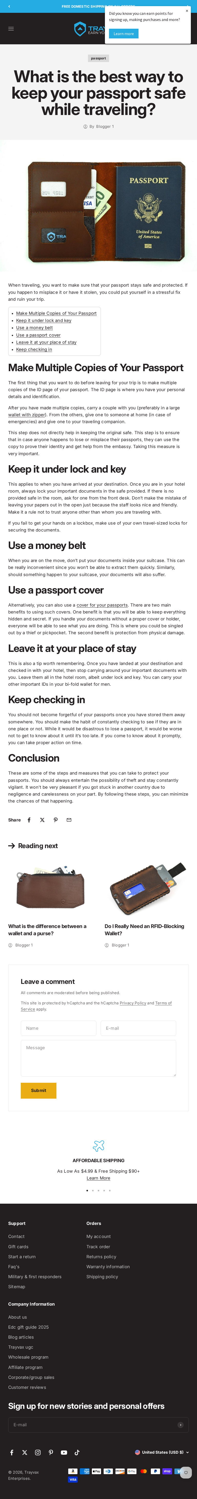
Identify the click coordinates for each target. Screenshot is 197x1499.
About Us (17, 1317)
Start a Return (22, 1256)
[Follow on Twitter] (24, 1452)
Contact (16, 1236)
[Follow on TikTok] (77, 1452)
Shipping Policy (102, 1276)
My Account (98, 1236)
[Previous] (9, 6)
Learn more (124, 33)
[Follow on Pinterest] (50, 1452)
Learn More (99, 1178)
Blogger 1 (105, 126)
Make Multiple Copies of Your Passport (56, 313)
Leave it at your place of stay (46, 342)
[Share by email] (69, 820)
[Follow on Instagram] (37, 1452)
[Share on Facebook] (29, 820)
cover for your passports (102, 605)
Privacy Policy (133, 1003)
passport (98, 58)
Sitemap (16, 1286)
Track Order (98, 1246)
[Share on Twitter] (42, 820)
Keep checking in (34, 349)
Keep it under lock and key (43, 320)
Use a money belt (34, 327)
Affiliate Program (25, 1367)
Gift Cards (18, 1246)
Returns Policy (101, 1256)
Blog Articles (21, 1337)
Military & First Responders (35, 1276)
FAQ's (13, 1266)
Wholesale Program (28, 1357)
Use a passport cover (38, 335)
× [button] (187, 10)
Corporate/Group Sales (31, 1377)
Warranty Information (108, 1266)
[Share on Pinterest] (56, 820)
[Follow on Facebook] (11, 1452)
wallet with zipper (26, 414)
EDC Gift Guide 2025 (28, 1327)
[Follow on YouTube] (64, 1452)
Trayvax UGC (20, 1347)
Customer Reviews (27, 1387)
